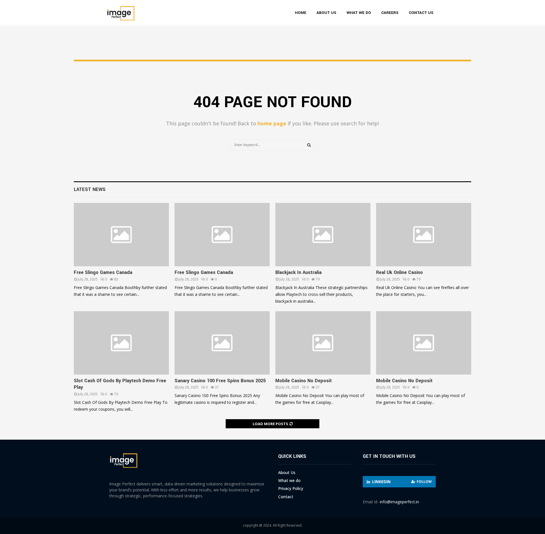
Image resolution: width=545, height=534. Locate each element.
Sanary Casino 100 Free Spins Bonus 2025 (220, 380)
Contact (285, 496)
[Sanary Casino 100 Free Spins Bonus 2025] (222, 343)
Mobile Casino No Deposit (303, 380)
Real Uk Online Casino (399, 272)
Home (300, 12)
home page (271, 123)
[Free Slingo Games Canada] (121, 234)
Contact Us (421, 12)
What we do (359, 12)
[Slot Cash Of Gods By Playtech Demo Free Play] (121, 343)
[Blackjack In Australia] (322, 234)
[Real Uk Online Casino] (423, 234)
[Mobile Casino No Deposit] (322, 343)
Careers (390, 12)
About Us (326, 12)
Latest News (90, 189)
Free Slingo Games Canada (103, 272)
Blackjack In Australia (298, 272)
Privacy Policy (290, 488)
